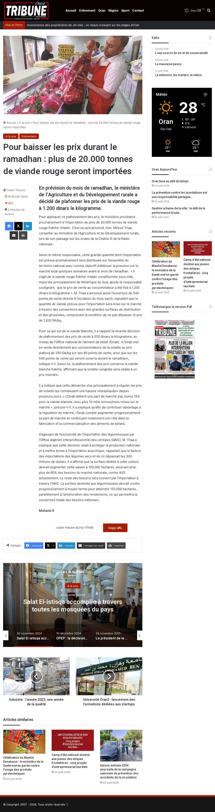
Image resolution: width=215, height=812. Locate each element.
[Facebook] (9, 226)
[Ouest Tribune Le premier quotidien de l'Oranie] (26, 10)
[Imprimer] (23, 235)
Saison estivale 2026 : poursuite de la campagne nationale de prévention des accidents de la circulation (119, 771)
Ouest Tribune (16, 190)
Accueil (71, 10)
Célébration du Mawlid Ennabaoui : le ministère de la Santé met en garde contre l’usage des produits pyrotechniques (23, 766)
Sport (125, 10)
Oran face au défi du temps (170, 181)
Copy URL (115, 528)
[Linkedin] (28, 226)
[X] (18, 226)
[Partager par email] (14, 235)
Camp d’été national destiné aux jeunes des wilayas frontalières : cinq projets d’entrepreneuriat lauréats (71, 761)
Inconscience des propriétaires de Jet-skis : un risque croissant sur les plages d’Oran (80, 25)
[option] (72, 605)
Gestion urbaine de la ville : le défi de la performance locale (178, 210)
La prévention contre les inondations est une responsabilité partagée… (179, 194)
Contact (138, 10)
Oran (101, 10)
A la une (24, 122)
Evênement (87, 10)
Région (113, 10)
